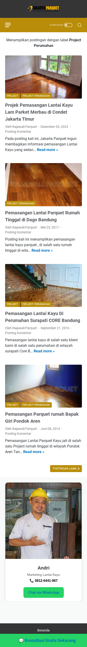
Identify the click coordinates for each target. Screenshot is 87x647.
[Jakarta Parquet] (43, 9)
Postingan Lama (65, 468)
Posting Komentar (18, 131)
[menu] (10, 25)
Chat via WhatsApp (43, 592)
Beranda (43, 630)
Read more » (47, 150)
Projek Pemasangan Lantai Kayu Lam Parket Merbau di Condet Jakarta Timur (39, 112)
